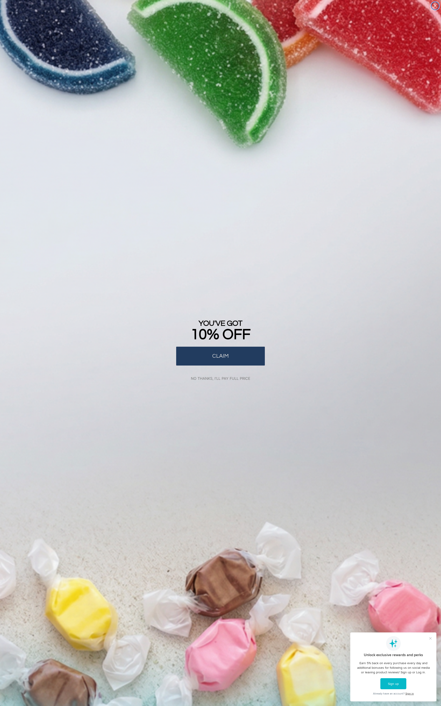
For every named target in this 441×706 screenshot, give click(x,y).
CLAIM (220, 356)
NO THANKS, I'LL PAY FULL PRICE (220, 378)
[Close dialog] (435, 6)
